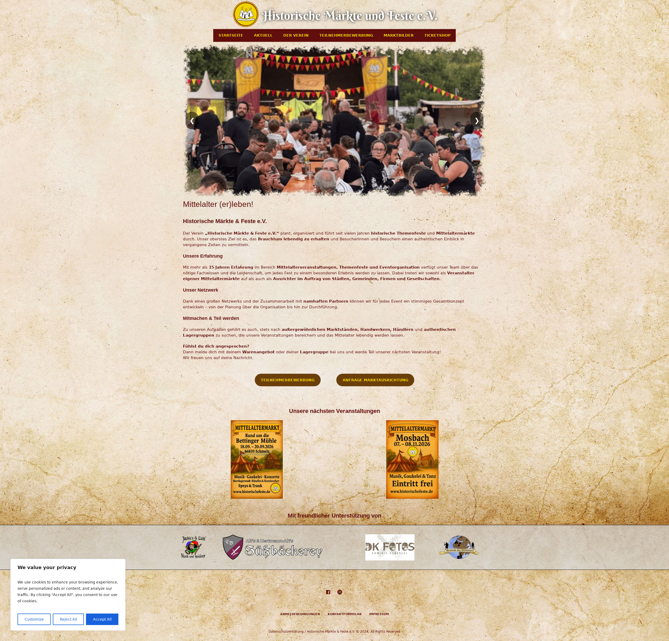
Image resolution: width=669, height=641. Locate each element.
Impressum (379, 614)
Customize (34, 619)
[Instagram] (340, 592)
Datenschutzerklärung (286, 631)
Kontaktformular (344, 614)
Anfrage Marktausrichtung (375, 380)
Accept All (102, 619)
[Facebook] (328, 592)
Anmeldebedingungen (300, 614)
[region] (67, 595)
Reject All (68, 619)
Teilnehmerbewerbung (287, 380)
